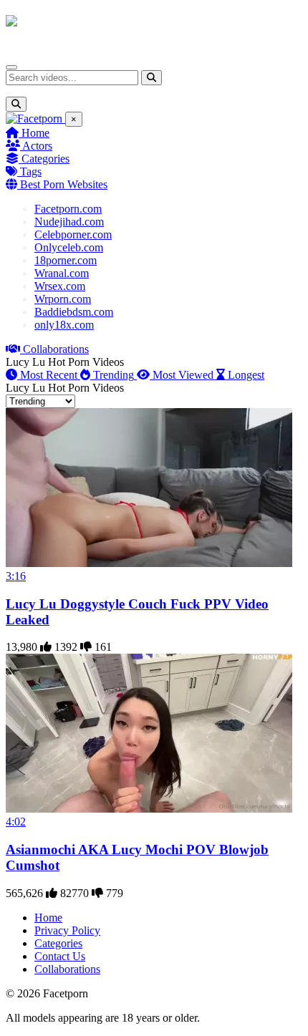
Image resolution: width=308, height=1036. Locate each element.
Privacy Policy (67, 930)
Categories (44, 159)
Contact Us (59, 956)
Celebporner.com (73, 234)
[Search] (151, 77)
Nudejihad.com (69, 222)
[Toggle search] (16, 104)
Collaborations (54, 349)
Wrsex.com (59, 286)
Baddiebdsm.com (73, 312)
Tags (29, 171)
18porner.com (65, 260)
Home (34, 133)
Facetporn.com (68, 209)
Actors (36, 146)
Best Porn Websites (62, 184)
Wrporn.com (62, 299)
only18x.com (64, 325)
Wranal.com (61, 273)
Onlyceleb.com (68, 247)
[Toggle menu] (11, 67)
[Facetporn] (62, 28)
